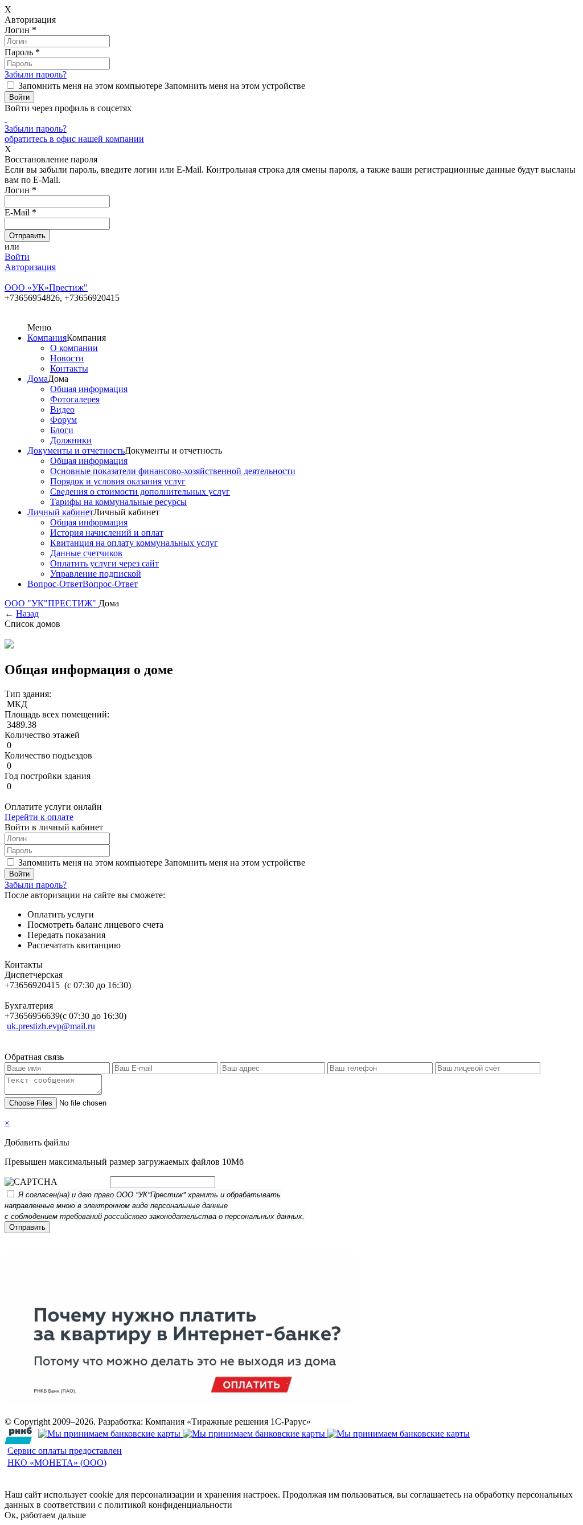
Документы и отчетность (76, 450)
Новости (67, 358)
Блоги (61, 430)
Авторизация (30, 267)
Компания (47, 337)
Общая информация (89, 389)
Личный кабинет (60, 512)
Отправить (27, 1227)
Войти (17, 257)
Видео (62, 409)
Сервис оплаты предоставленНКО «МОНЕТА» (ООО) (64, 1456)
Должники (71, 440)
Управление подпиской (95, 573)
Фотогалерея (75, 399)
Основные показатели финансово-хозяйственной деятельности (172, 471)
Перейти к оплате (39, 817)
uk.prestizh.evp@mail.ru (51, 1026)
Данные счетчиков (86, 553)
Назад (27, 613)
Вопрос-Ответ (55, 584)
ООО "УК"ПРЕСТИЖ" (51, 603)
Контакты (69, 368)
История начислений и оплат (106, 532)
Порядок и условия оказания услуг (118, 481)
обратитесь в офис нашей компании (74, 139)
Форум (63, 420)
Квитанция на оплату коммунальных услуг (134, 543)
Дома (37, 379)
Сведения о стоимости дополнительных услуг (140, 491)
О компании (74, 348)
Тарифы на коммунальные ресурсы (118, 502)
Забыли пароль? (36, 74)
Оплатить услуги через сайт (104, 563)
